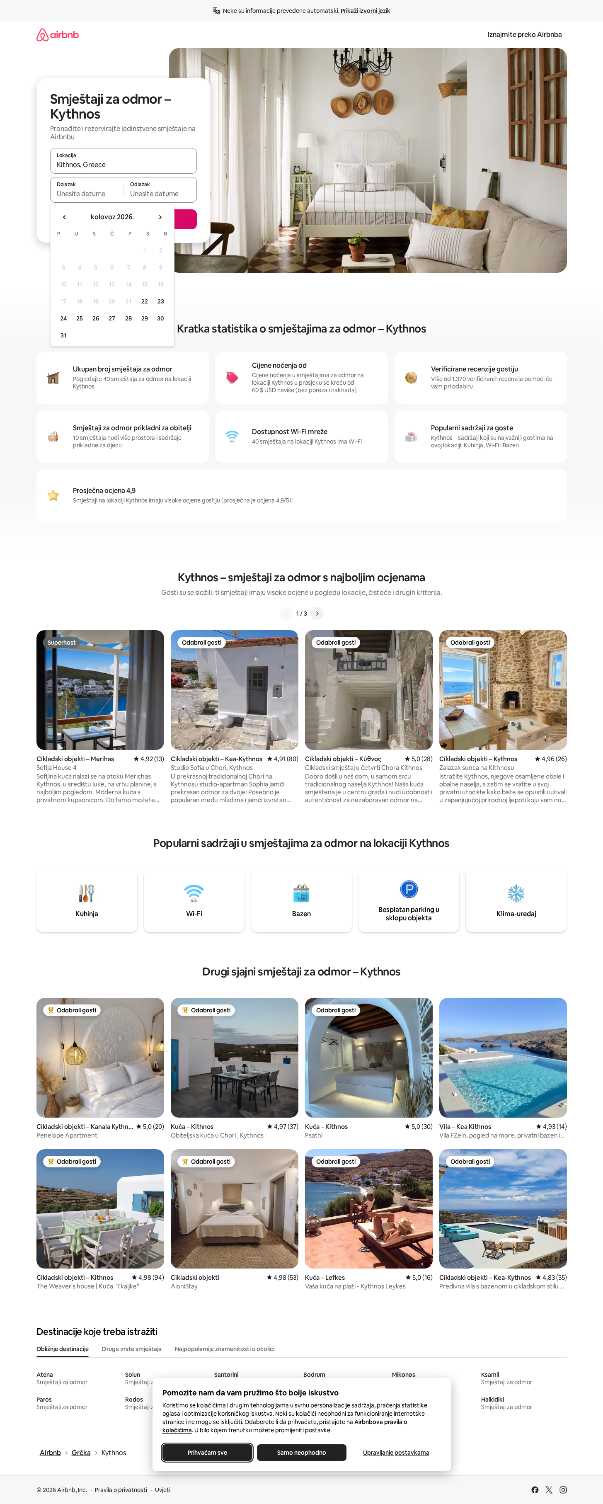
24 (63, 318)
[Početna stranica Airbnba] (57, 35)
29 (144, 318)
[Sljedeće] (317, 613)
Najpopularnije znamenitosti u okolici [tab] (224, 1349)
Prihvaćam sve (207, 1452)
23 (160, 301)
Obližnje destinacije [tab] (62, 1349)
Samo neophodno (301, 1452)
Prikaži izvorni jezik (365, 11)
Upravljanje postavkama (396, 1452)
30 (160, 318)
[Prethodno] (286, 613)
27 (112, 318)
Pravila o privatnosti (121, 1490)
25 (79, 318)
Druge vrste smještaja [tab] (132, 1349)
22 (144, 301)
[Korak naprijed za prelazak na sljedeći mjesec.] (159, 217)
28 (128, 318)
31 (63, 335)
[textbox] (87, 194)
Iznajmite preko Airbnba (525, 34)
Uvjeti (162, 1490)
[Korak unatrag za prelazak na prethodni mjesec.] (64, 217)
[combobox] (123, 165)
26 (95, 318)
